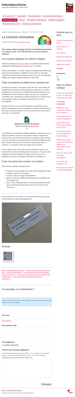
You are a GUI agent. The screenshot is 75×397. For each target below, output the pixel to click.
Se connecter (6, 321)
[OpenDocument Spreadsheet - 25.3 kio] (27, 120)
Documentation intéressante (52, 16)
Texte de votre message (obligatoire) (15, 350)
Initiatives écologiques (56, 20)
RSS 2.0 (31, 393)
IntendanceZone (14, 4)
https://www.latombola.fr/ (14, 272)
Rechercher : (61, 73)
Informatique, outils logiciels (36, 20)
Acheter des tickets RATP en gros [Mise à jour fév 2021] (64, 125)
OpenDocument (33, 126)
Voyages (24, 32)
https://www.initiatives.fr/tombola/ (14, 270)
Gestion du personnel (64, 60)
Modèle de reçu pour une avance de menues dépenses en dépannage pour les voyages (65, 144)
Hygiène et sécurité (63, 64)
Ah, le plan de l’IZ (9, 16)
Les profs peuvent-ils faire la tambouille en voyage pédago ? (64, 133)
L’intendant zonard (24, 42)
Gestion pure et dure (10, 20)
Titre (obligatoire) (8, 342)
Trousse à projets (23, 64)
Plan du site (6, 393)
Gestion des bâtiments (64, 57)
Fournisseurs (61, 53)
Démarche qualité (34, 16)
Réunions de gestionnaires (31, 24)
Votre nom (5, 315)
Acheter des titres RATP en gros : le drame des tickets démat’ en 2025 (65, 95)
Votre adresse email (9, 325)
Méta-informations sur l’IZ (11, 24)
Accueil (4, 32)
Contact (24, 393)
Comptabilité (21, 16)
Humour (22, 20)
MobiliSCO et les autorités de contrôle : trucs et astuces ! (64, 110)
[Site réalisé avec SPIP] (70, 392)
